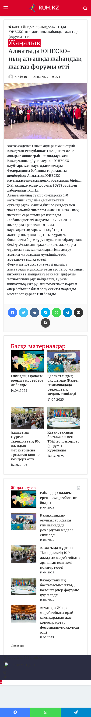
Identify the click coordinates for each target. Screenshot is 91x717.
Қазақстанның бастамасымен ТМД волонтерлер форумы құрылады (63, 441)
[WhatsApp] (56, 312)
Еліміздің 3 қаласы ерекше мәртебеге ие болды (27, 380)
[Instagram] (5, 672)
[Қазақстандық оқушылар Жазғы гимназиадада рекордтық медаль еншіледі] (63, 371)
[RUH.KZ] (45, 8)
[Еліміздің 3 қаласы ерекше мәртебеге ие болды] (27, 371)
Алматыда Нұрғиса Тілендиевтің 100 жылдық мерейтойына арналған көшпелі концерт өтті (60, 558)
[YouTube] (5, 668)
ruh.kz (18, 77)
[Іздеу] (85, 9)
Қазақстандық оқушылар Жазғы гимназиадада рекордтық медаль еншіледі (63, 385)
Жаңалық (39, 27)
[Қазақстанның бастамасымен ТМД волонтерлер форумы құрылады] (63, 428)
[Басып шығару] (45, 323)
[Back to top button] (1, 682)
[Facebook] (12, 312)
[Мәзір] (6, 9)
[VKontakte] (34, 312)
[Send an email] (26, 77)
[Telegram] (67, 312)
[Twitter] (23, 312)
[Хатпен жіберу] (78, 312)
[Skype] (45, 312)
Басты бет (20, 27)
